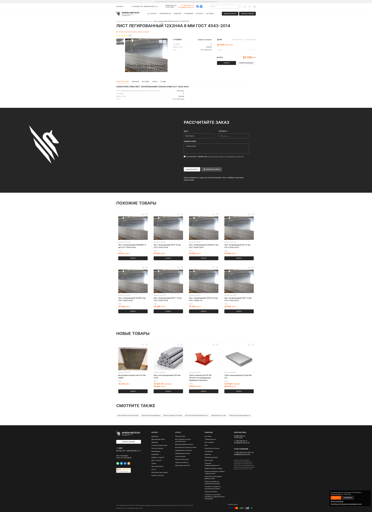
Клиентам (177, 13)
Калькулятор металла (212, 448)
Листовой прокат (157, 466)
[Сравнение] (245, 6)
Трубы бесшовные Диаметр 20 (239, 415)
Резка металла (180, 456)
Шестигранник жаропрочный (127, 415)
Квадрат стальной (157, 457)
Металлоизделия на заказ (184, 444)
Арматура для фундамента (150, 415)
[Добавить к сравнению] (160, 41)
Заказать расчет (230, 13)
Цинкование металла (182, 465)
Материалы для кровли (159, 472)
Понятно (336, 497)
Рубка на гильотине (182, 459)
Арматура (154, 436)
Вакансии (208, 454)
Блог (206, 445)
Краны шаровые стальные (173, 415)
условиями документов (235, 156)
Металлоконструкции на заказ (185, 447)
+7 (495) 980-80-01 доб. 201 (244, 452)
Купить (133, 258)
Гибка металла (180, 436)
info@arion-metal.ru (186, 7)
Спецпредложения (211, 457)
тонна (220, 50)
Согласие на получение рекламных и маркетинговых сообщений (215, 496)
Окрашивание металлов (183, 450)
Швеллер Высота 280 (218, 415)
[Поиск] (239, 6)
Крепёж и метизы (157, 475)
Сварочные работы (182, 462)
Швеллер (154, 442)
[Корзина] (254, 6)
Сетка (153, 469)
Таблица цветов (210, 439)
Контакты (199, 13)
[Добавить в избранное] (164, 41)
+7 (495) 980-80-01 (187, 5)
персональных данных (215, 156)
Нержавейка (155, 451)
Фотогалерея (209, 442)
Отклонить (348, 497)
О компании (188, 13)
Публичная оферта (211, 491)
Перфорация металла (182, 453)
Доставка (210, 13)
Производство (165, 13)
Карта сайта (209, 460)
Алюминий (155, 454)
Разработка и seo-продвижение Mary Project (129, 508)
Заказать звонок (247, 13)
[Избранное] (249, 6)
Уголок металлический (159, 445)
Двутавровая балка (158, 439)
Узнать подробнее (337, 501)
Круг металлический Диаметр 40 (196, 415)
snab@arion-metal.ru (242, 454)
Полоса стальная (157, 448)
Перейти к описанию (205, 39)
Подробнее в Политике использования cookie (346, 504)
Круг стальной (156, 460)
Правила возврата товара (213, 468)
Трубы (153, 463)
